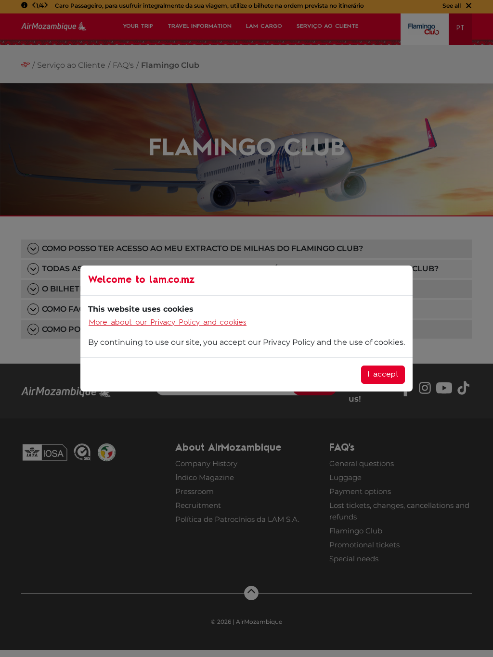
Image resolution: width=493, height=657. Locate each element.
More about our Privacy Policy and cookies (167, 323)
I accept (383, 375)
